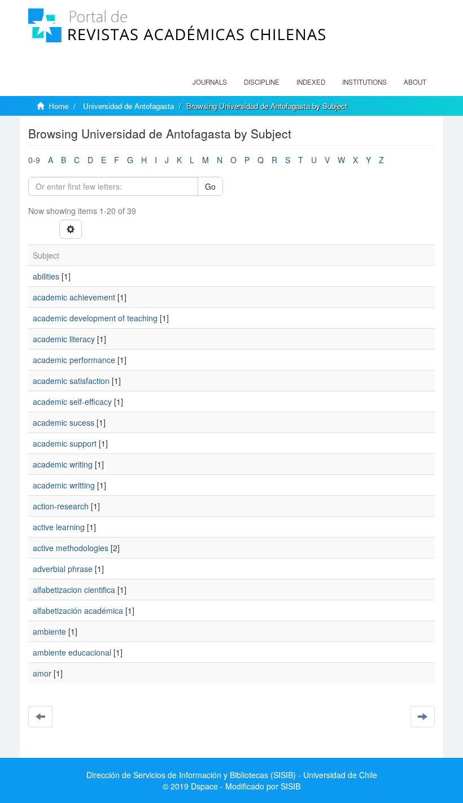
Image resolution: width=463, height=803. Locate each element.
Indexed (310, 81)
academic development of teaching (95, 318)
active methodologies (70, 547)
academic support (65, 443)
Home (58, 106)
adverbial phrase (63, 568)
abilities (46, 276)
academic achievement (74, 297)
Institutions (364, 81)
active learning (59, 527)
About (415, 81)
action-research (61, 506)
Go (210, 186)
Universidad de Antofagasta (128, 106)
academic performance (74, 359)
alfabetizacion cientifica (74, 589)
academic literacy (64, 338)
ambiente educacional (72, 652)
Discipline (261, 81)
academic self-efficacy (72, 401)
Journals (210, 81)
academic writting (64, 485)
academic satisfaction (71, 380)
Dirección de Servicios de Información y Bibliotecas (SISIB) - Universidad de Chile (231, 774)
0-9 (34, 159)
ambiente (49, 631)
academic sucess (63, 422)
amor (42, 673)
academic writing (63, 464)
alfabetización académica (78, 610)
